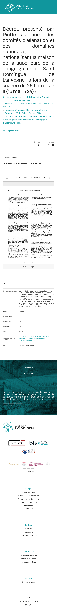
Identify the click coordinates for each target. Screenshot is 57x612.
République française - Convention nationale (26, 110)
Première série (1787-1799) (17, 100)
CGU (28, 597)
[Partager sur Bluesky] (53, 145)
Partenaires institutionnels (28, 499)
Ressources (28, 505)
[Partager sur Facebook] (48, 145)
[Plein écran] (50, 177)
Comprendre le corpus (28, 555)
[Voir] (35, 91)
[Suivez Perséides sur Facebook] (25, 373)
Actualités (28, 509)
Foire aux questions (28, 562)
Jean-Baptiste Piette (11, 130)
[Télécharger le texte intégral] (38, 145)
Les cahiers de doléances (28, 535)
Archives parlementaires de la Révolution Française (27, 97)
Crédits (28, 605)
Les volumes (28, 529)
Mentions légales (29, 601)
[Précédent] (25, 262)
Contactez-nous (28, 582)
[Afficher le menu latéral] (6, 177)
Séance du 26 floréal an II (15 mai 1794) (23, 113)
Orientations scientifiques (28, 496)
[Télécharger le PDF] (34, 145)
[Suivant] (31, 262)
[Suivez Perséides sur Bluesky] (32, 373)
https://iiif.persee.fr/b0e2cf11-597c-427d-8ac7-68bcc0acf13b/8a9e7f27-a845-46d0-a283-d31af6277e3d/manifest (34, 338)
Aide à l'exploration (28, 559)
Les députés (28, 532)
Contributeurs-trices (28, 502)
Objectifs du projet (28, 492)
